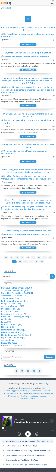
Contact (47, 391)
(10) (12, 332)
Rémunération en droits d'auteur (38, 393)
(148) (10, 298)
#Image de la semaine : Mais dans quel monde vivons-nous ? (28, 145)
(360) (17, 287)
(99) (9, 311)
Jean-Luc (24, 388)
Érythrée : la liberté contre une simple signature (28, 52)
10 (17, 258)
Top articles (36, 391)
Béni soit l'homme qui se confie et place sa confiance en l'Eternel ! (28, 29)
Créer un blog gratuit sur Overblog (16, 391)
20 (31, 262)
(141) (14, 300)
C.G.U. (21, 393)
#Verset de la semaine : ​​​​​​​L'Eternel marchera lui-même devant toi (28, 115)
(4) (7, 340)
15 (44, 258)
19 (25, 262)
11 (22, 258)
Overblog (43, 383)
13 (33, 258)
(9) (16, 335)
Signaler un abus (9, 393)
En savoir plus (28, 45)
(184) (17, 293)
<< (6, 258)
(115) (13, 306)
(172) (14, 295)
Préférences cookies (27, 398)
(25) (11, 324)
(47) (7, 319)
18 (20, 262)
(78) (14, 314)
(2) (13, 345)
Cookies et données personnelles (33, 396)
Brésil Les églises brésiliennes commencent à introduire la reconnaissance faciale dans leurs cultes (28, 171)
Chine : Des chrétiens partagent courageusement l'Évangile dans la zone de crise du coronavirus (28, 201)
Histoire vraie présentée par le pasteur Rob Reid (28, 230)
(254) (15, 290)
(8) (13, 337)
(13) (14, 329)
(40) (6, 321)
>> (42, 262)
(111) (11, 308)
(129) (11, 303)
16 (50, 258)
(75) (16, 316)
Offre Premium (13, 396)
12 (28, 258)
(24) (7, 327)
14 (39, 258)
